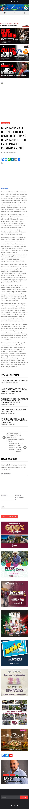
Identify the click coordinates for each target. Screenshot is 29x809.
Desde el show (5, 123)
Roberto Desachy (6, 382)
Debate (12, 775)
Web (2, 507)
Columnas (6, 775)
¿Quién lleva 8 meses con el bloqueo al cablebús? (15, 778)
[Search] (24, 13)
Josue (4, 152)
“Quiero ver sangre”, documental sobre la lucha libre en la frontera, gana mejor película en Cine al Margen (14, 420)
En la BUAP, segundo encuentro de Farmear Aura (14, 381)
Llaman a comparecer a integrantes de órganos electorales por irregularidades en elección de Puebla (15, 437)
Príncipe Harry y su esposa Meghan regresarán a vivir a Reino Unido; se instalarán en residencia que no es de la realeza (14, 400)
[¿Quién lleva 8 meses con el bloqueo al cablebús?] (14, 772)
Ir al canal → (25, 25)
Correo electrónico (19, 497)
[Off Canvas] (4, 13)
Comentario (6, 474)
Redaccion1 (4, 393)
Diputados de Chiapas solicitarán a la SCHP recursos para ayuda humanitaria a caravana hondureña (15, 447)
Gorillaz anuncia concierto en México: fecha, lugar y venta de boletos (13, 410)
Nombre (4, 495)
